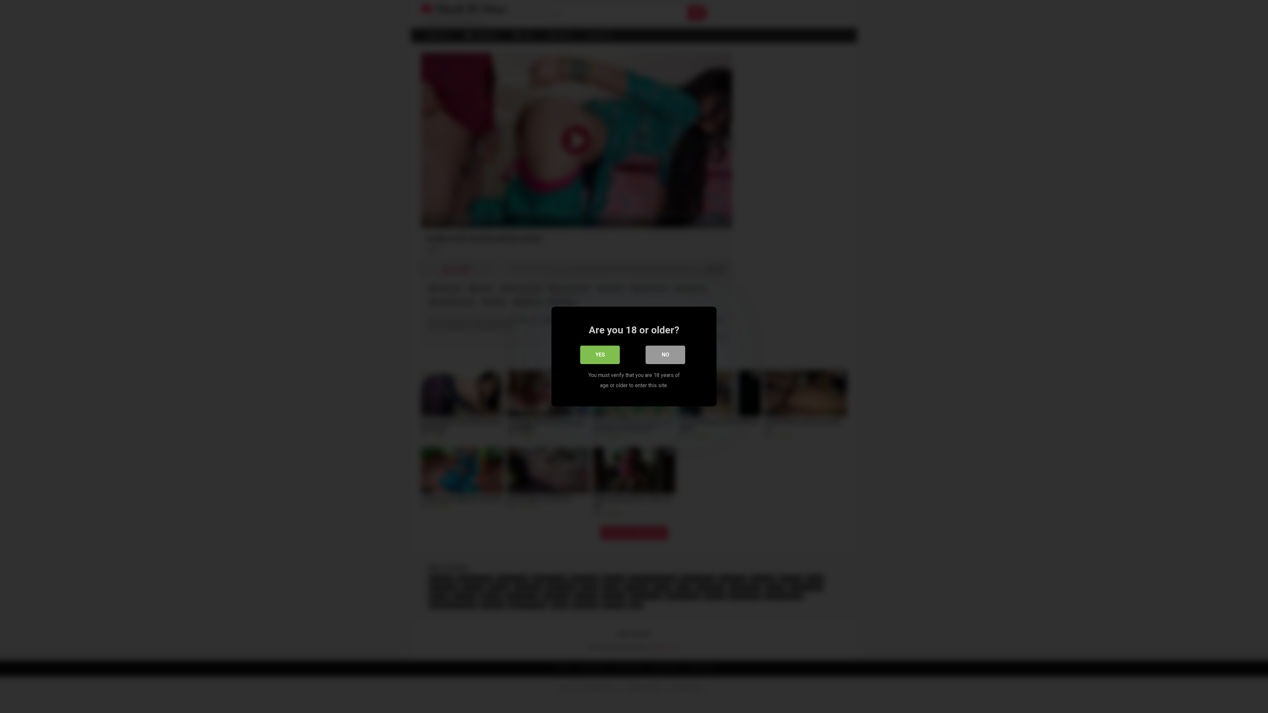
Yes (600, 355)
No (665, 355)
